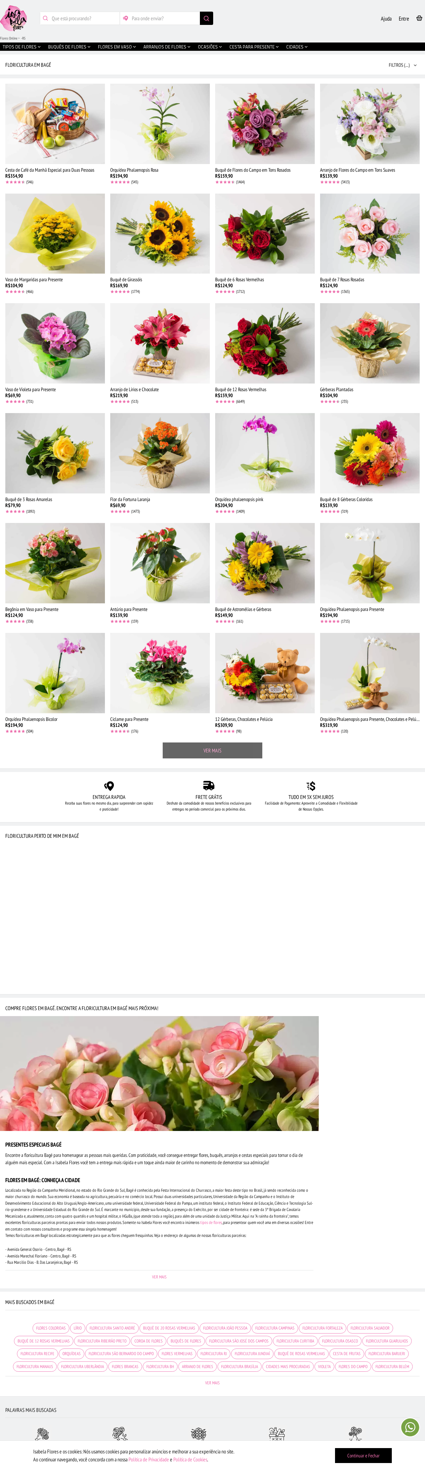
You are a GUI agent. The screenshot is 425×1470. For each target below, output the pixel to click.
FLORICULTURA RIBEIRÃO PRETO (102, 1341)
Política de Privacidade (148, 1459)
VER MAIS (212, 750)
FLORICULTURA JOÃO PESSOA (225, 1328)
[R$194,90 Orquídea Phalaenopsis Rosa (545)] (160, 124)
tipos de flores (211, 1222)
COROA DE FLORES (148, 1341)
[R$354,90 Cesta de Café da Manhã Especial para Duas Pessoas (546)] (55, 124)
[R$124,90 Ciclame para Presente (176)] (160, 673)
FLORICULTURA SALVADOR (370, 1328)
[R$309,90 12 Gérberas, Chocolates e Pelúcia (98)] (265, 673)
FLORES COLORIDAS (51, 1328)
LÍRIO (78, 1328)
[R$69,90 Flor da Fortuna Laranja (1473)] (160, 453)
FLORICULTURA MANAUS (35, 1366)
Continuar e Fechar (363, 1455)
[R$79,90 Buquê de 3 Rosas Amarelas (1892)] (55, 453)
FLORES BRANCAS (125, 1366)
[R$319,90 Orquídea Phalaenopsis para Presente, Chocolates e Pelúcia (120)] (370, 673)
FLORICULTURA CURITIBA (295, 1341)
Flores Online (9, 38)
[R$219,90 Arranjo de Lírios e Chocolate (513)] (160, 343)
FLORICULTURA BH (160, 1366)
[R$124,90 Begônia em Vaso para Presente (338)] (55, 563)
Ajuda (386, 18)
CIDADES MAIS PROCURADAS (288, 1366)
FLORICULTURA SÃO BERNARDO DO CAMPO (121, 1353)
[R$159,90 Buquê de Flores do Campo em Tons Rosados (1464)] (265, 124)
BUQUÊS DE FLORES (186, 1341)
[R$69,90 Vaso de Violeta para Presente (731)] (55, 343)
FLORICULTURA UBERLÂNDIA (82, 1366)
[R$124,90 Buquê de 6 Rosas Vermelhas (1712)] (265, 234)
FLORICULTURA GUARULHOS (387, 1341)
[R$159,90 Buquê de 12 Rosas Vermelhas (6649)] (265, 343)
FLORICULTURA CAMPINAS (275, 1328)
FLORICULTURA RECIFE (37, 1353)
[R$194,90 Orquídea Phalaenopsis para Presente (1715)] (370, 563)
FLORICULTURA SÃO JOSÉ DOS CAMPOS (239, 1341)
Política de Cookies (190, 1459)
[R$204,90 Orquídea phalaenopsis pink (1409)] (265, 453)
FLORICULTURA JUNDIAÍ (252, 1353)
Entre (404, 18)
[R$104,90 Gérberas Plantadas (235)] (370, 343)
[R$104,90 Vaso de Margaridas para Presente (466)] (55, 234)
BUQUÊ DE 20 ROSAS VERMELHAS (169, 1328)
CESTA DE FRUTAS (347, 1353)
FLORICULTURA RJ (214, 1353)
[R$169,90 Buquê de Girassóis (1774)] (160, 234)
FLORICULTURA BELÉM (392, 1366)
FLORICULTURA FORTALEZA (322, 1328)
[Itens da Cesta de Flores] (419, 19)
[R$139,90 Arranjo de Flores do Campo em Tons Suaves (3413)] (370, 124)
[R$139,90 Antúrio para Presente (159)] (160, 563)
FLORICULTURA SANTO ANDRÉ (112, 1328)
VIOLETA (324, 1366)
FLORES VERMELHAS (177, 1353)
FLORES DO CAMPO (353, 1366)
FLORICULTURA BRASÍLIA (239, 1366)
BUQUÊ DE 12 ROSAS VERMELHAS (44, 1341)
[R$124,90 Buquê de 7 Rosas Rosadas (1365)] (370, 234)
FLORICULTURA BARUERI (387, 1353)
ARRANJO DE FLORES (197, 1366)
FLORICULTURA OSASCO (340, 1341)
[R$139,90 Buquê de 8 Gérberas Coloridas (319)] (370, 453)
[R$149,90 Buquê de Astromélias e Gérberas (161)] (265, 563)
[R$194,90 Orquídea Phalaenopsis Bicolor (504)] (55, 673)
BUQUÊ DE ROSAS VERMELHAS (301, 1353)
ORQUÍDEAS (71, 1353)
